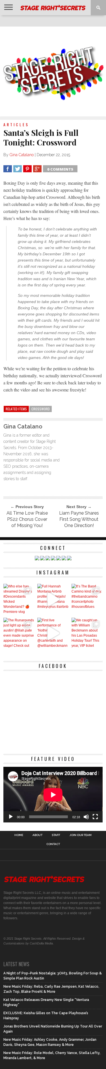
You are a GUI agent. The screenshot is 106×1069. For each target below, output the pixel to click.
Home (18, 835)
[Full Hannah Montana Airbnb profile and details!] (53, 599)
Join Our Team (81, 835)
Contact (53, 844)
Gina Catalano (22, 155)
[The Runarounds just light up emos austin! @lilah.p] (19, 633)
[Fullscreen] (95, 817)
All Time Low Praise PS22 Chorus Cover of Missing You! (27, 519)
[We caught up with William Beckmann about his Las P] (87, 633)
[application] (53, 795)
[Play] (11, 817)
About (37, 835)
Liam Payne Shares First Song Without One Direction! (79, 519)
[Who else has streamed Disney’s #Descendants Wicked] (19, 599)
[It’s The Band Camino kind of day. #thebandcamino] (87, 599)
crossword (40, 408)
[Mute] (86, 817)
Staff (56, 835)
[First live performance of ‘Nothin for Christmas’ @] (53, 633)
